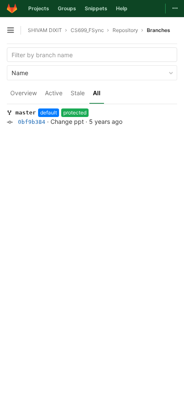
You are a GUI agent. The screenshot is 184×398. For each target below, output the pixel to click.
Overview (23, 93)
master (25, 112)
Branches (158, 30)
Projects (38, 8)
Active (53, 93)
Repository (125, 30)
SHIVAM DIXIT (45, 30)
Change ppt (67, 121)
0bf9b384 (31, 122)
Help (122, 8)
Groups (67, 8)
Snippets (96, 8)
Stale (78, 93)
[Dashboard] (12, 8)
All (97, 93)
